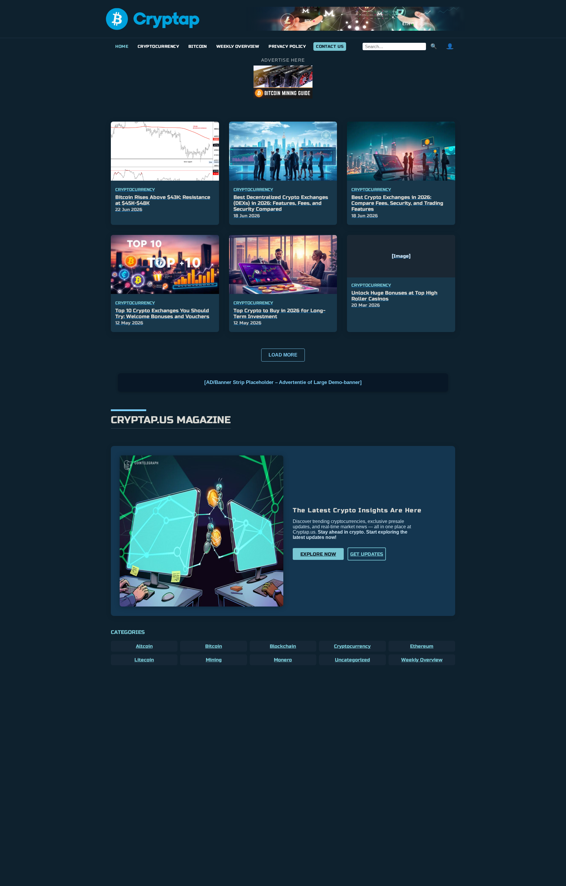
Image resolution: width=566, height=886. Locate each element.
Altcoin (144, 646)
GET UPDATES (366, 554)
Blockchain (283, 646)
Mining (214, 660)
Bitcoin (197, 46)
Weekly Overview (237, 46)
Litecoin (144, 660)
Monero (283, 660)
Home (121, 46)
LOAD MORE (283, 354)
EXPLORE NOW (318, 554)
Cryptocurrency (158, 46)
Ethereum (421, 646)
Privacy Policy (287, 46)
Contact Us (329, 46)
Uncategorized (352, 660)
